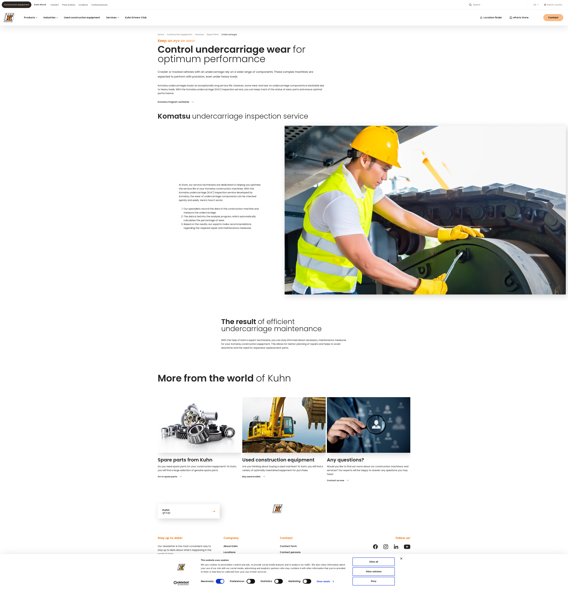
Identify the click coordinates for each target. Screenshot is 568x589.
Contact (553, 17)
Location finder (493, 17)
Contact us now (335, 480)
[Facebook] (375, 548)
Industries (49, 17)
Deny (373, 581)
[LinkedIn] (396, 548)
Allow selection (374, 571)
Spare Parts (212, 34)
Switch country (554, 4)
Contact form (288, 546)
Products (30, 17)
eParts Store (521, 17)
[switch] (251, 581)
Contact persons (99, 5)
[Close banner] (401, 558)
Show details (323, 581)
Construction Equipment (16, 4)
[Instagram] (385, 548)
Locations (83, 5)
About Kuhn (231, 546)
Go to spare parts (167, 476)
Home (161, 34)
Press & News (68, 5)
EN (535, 5)
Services (111, 17)
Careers (55, 5)
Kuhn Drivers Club (136, 17)
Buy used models (251, 476)
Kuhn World (40, 4)
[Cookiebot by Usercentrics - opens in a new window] (181, 583)
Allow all (373, 561)
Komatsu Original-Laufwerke (173, 101)
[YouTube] (407, 548)
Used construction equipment (82, 17)
